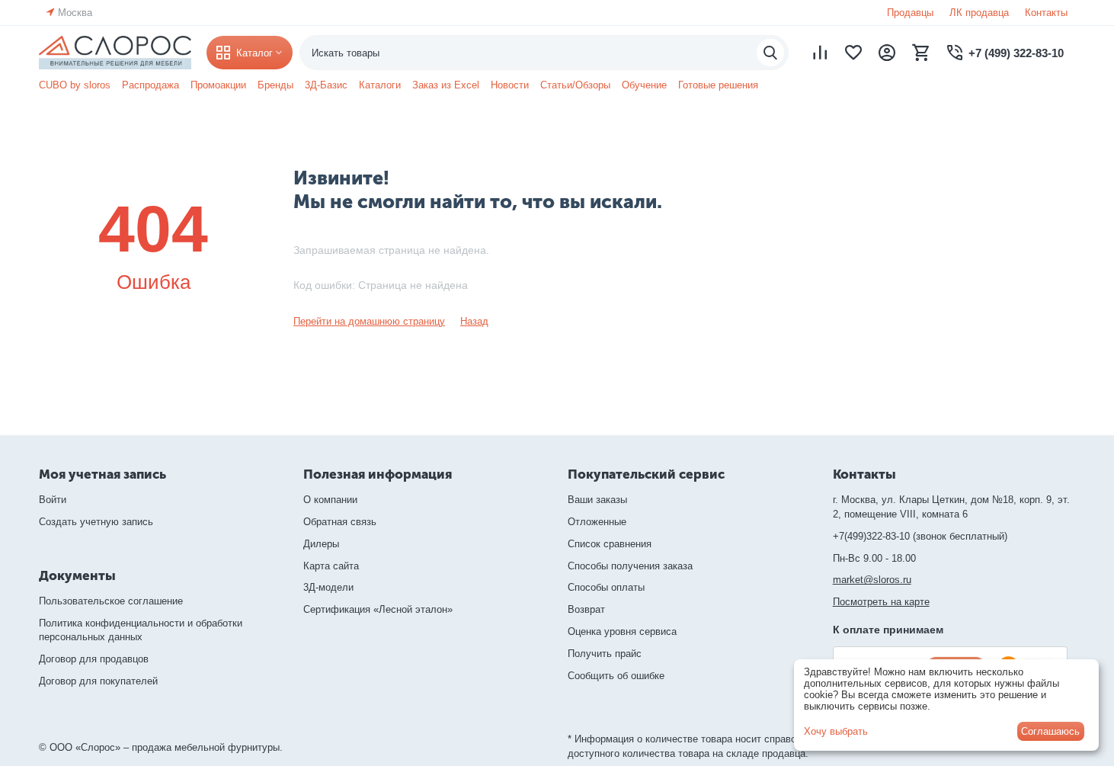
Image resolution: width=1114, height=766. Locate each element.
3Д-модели (328, 587)
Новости (510, 85)
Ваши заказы (597, 499)
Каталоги (380, 85)
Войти (52, 499)
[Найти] (770, 52)
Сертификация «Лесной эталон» (378, 609)
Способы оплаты (606, 587)
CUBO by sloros (74, 85)
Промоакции (218, 85)
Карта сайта (331, 566)
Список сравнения (609, 544)
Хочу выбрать (836, 731)
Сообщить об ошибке (616, 675)
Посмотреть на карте (881, 601)
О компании (330, 499)
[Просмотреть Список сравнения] (820, 52)
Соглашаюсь (1050, 731)
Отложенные (597, 521)
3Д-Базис (326, 85)
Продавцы (910, 12)
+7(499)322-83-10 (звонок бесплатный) (920, 536)
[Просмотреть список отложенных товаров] (853, 52)
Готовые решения (718, 85)
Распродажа (150, 85)
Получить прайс (605, 653)
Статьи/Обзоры (575, 85)
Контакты (1046, 12)
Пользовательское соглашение (111, 601)
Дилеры (321, 544)
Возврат (586, 609)
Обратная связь (339, 521)
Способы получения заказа (630, 566)
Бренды (275, 85)
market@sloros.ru (872, 579)
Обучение (644, 85)
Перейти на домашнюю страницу (369, 321)
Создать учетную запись (96, 521)
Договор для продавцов (94, 659)
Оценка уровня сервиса (622, 631)
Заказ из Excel (445, 85)
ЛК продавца (979, 12)
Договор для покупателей (98, 681)
